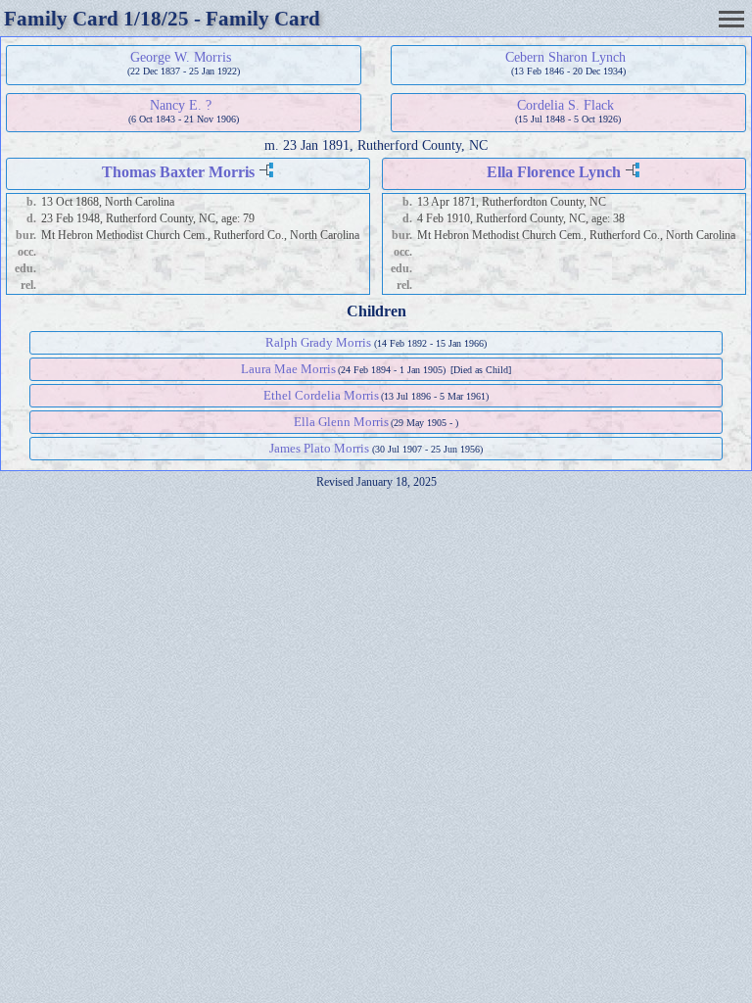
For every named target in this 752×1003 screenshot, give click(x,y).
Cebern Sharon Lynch (565, 57)
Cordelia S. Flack (565, 105)
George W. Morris (180, 57)
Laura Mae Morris (288, 368)
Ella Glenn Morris (341, 421)
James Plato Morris (319, 448)
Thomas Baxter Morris (178, 172)
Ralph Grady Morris (318, 342)
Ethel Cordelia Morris (321, 395)
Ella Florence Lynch (554, 172)
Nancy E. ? (181, 105)
